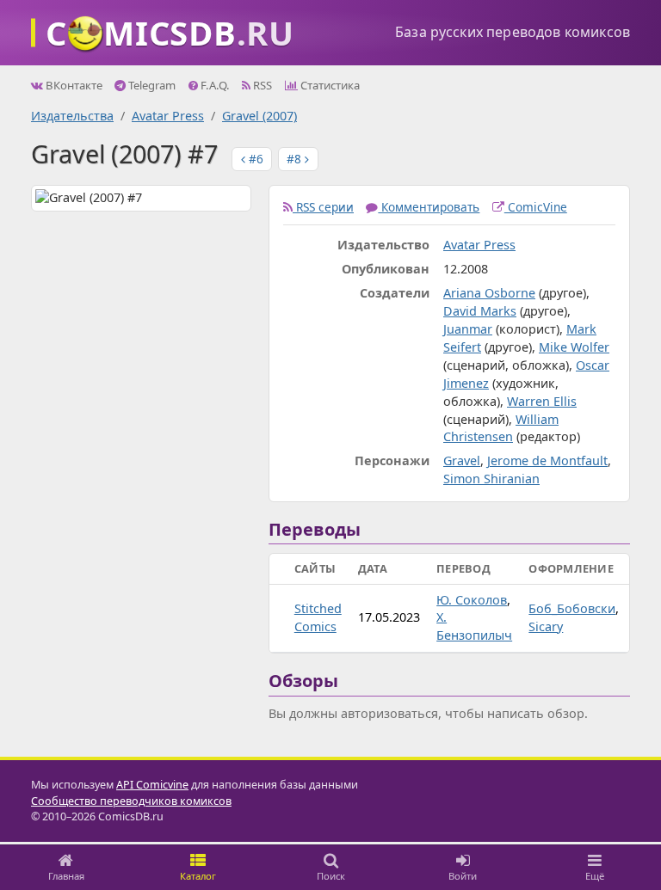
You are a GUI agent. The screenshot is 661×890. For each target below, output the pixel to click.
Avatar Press (168, 115)
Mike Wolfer (574, 347)
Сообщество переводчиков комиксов (131, 801)
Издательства (72, 115)
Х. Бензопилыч (474, 626)
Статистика (329, 85)
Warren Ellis (542, 401)
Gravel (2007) (259, 115)
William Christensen (501, 428)
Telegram (151, 85)
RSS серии (323, 207)
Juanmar (467, 329)
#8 (296, 158)
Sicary (545, 626)
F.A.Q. (214, 85)
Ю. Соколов (471, 600)
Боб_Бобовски (571, 608)
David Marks (479, 311)
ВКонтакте (72, 85)
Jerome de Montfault (547, 460)
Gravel (461, 460)
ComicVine (535, 207)
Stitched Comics (318, 617)
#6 (254, 158)
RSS (261, 85)
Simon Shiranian (491, 478)
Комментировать (428, 207)
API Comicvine (152, 784)
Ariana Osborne (489, 293)
